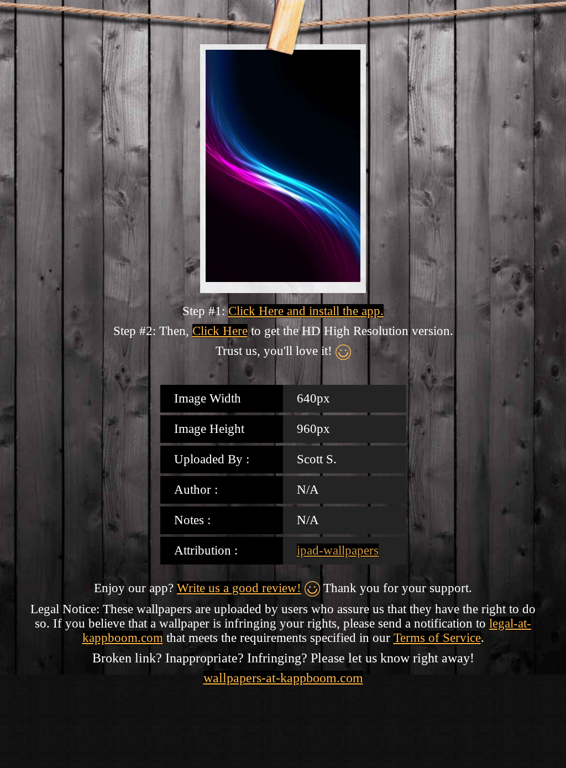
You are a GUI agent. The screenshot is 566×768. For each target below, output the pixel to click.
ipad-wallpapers (338, 550)
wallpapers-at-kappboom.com (283, 678)
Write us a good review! (239, 588)
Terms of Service (437, 638)
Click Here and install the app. (306, 311)
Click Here (220, 331)
